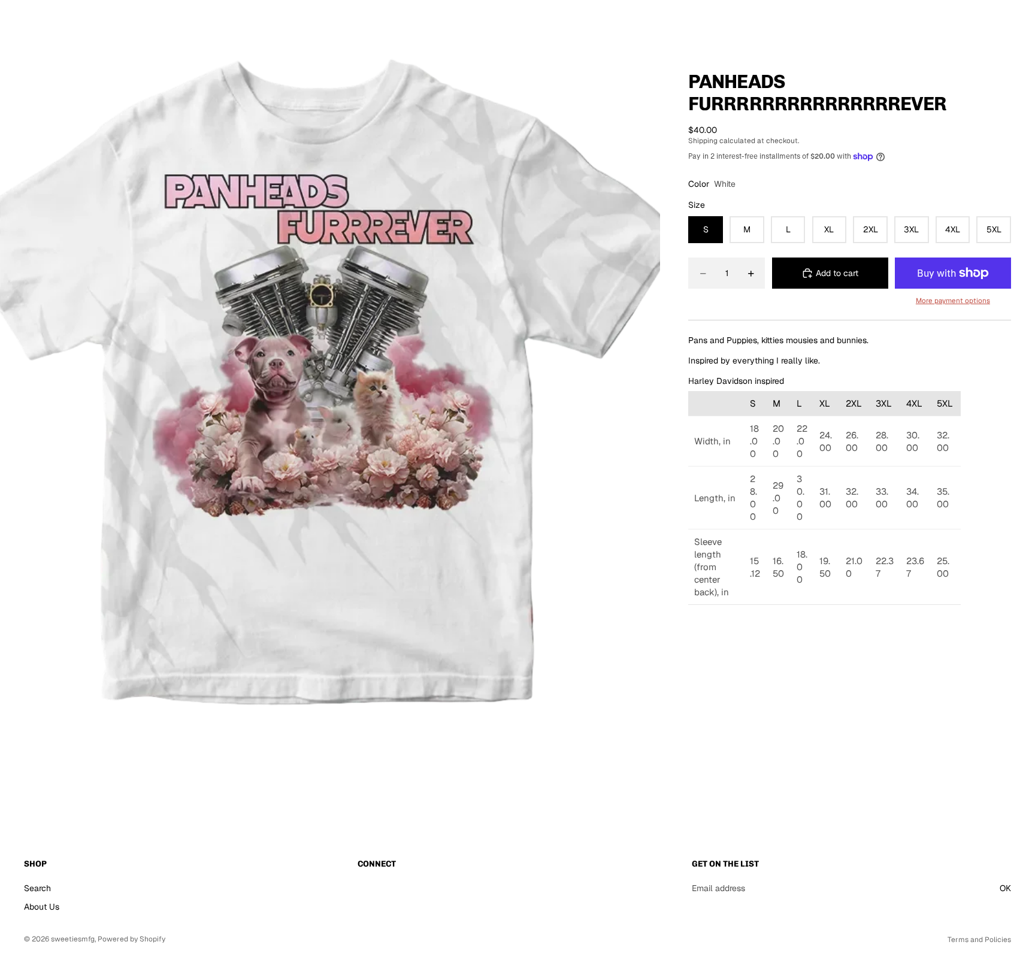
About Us (41, 906)
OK (1005, 887)
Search (37, 887)
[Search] (951, 21)
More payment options (953, 300)
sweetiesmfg (73, 939)
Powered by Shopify (131, 939)
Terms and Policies (979, 939)
